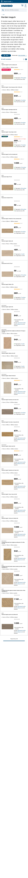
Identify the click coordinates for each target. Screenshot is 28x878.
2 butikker (23, 412)
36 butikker (23, 188)
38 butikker (23, 209)
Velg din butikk (7, 1)
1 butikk (22, 254)
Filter (7, 55)
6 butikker (23, 231)
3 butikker (23, 100)
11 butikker (23, 145)
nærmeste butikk (21, 322)
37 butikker (23, 275)
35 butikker (23, 77)
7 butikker (23, 297)
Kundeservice (19, 324)
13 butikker (23, 167)
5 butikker (23, 122)
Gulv (4, 14)
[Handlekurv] (22, 5)
